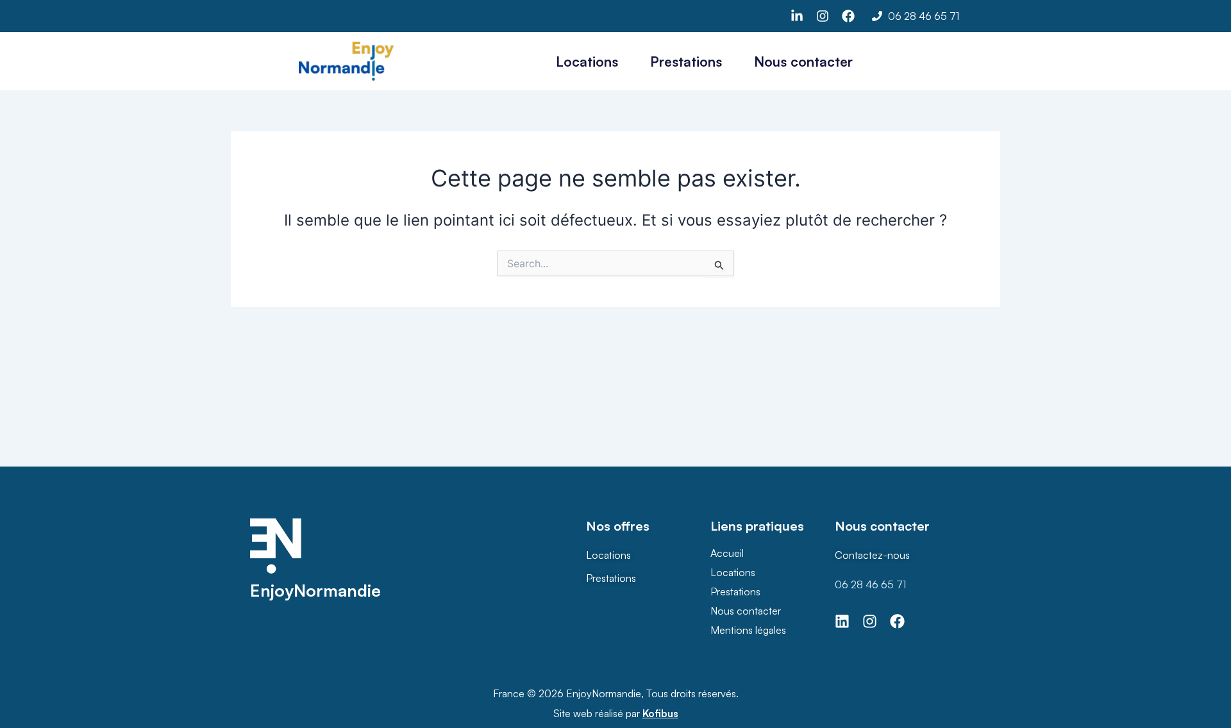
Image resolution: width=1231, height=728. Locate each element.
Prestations (686, 61)
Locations (587, 61)
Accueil (727, 553)
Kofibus (660, 713)
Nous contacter (803, 61)
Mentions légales (748, 630)
